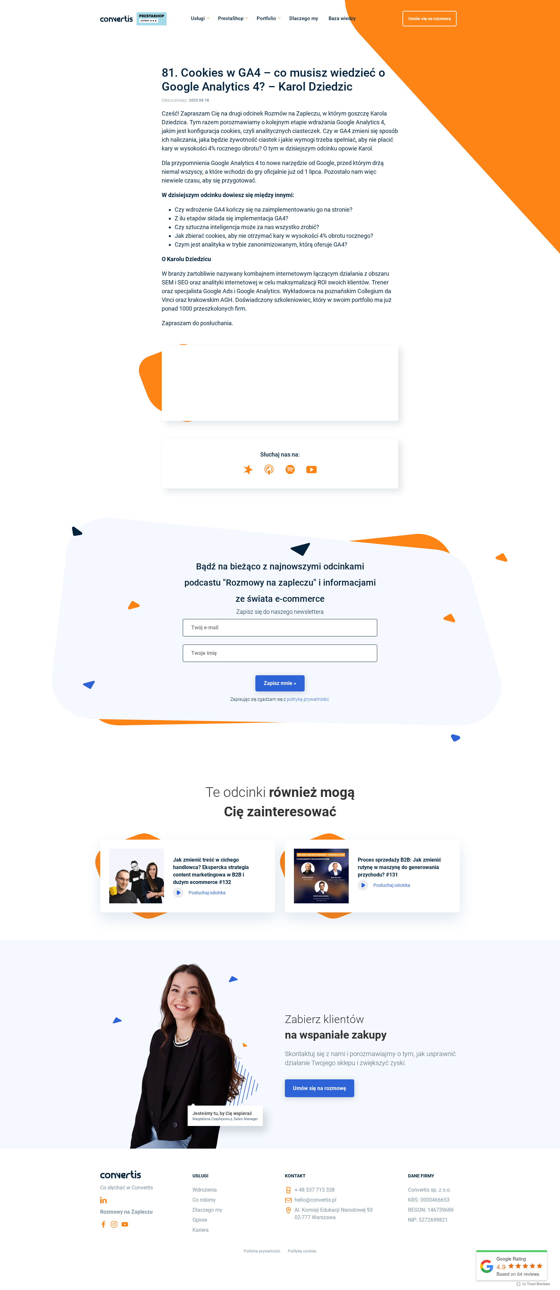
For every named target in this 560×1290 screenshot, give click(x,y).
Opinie (199, 1220)
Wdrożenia (204, 1190)
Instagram (114, 1224)
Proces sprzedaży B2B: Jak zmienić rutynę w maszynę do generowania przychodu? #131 (399, 867)
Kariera (200, 1230)
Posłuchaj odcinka (207, 892)
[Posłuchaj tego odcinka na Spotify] (290, 472)
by (535, 1284)
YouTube (125, 1224)
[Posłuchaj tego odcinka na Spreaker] (248, 472)
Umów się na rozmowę (429, 18)
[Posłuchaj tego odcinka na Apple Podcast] (269, 472)
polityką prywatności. (308, 699)
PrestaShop (230, 18)
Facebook (103, 1224)
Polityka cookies (302, 1251)
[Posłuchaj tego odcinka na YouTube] (311, 471)
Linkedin (103, 1200)
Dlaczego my (303, 18)
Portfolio (266, 18)
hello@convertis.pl (315, 1200)
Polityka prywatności (262, 1251)
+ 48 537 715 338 (315, 1190)
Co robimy (204, 1200)
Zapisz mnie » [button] (280, 683)
